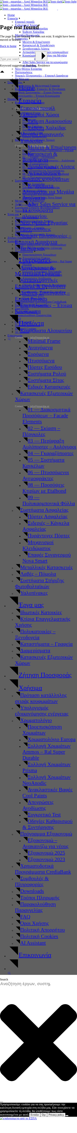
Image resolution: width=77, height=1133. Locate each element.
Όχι (44, 1114)
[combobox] (27, 984)
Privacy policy (56, 1114)
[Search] (1, 1102)
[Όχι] (66, 1115)
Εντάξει (35, 1114)
